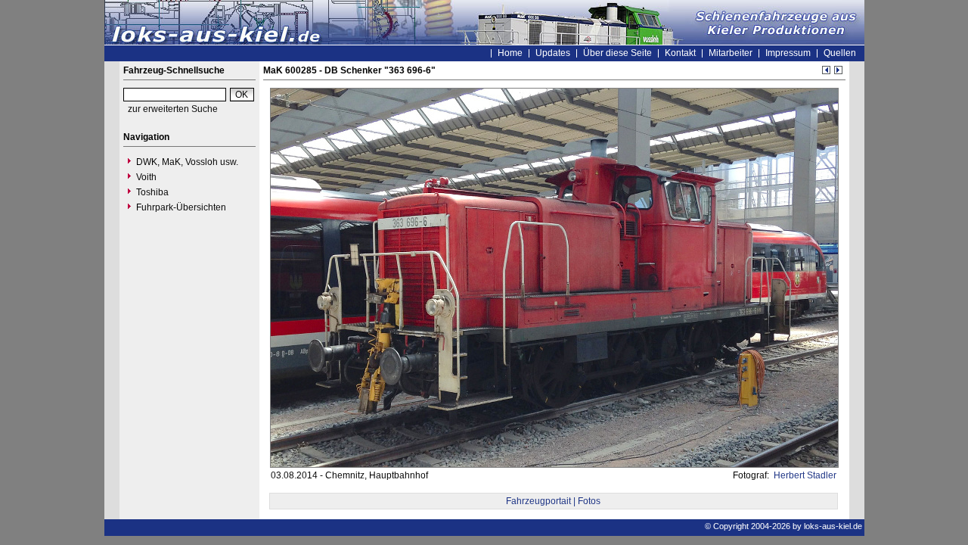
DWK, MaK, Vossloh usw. (187, 162)
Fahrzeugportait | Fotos (553, 501)
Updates (552, 53)
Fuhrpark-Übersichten (181, 207)
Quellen (840, 53)
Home (510, 53)
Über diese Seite (617, 53)
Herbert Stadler (803, 475)
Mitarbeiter (730, 53)
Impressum (788, 53)
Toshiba (152, 192)
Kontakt (680, 53)
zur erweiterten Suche (173, 109)
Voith (146, 177)
